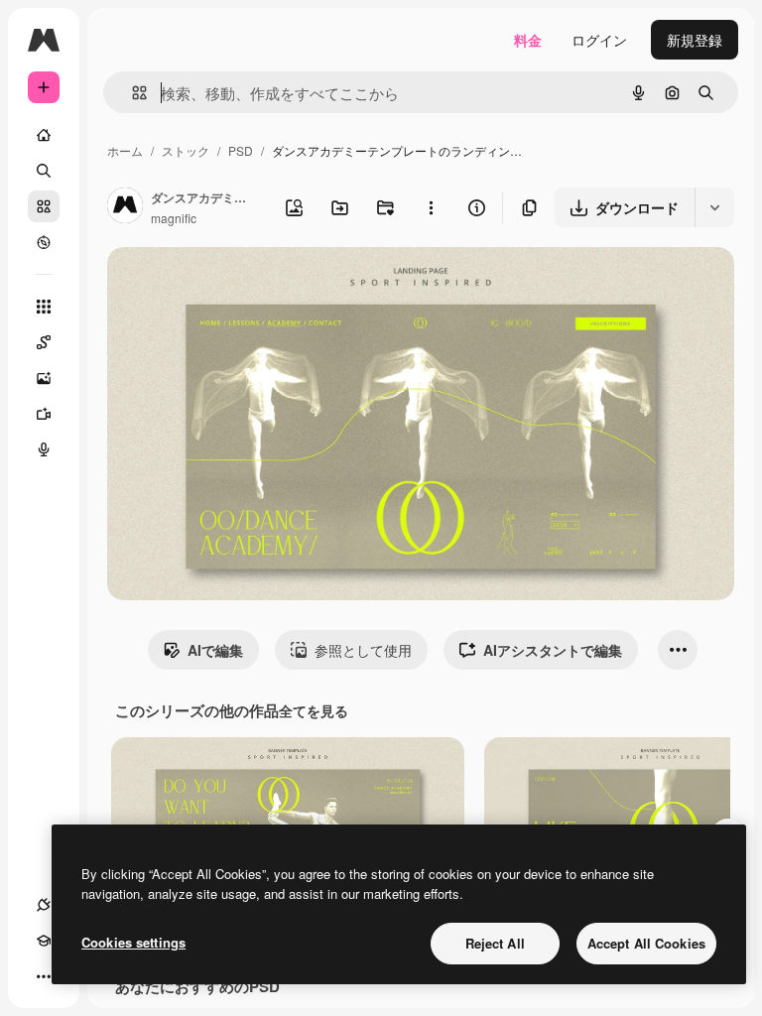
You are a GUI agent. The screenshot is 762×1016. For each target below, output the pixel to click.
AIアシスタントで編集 (552, 650)
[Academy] (44, 940)
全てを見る (313, 710)
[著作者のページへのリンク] (125, 207)
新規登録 (694, 40)
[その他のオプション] (430, 207)
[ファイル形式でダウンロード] (714, 207)
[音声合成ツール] (44, 449)
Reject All (495, 943)
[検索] (44, 171)
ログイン (599, 40)
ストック (185, 150)
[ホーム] (44, 135)
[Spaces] (44, 342)
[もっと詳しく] (44, 242)
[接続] (44, 905)
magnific (173, 217)
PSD (240, 150)
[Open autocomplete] (131, 92)
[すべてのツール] (44, 306)
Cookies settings (133, 942)
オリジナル (243, 285)
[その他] (44, 976)
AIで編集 (215, 650)
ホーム (125, 150)
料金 (528, 40)
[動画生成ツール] (44, 414)
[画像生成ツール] (44, 378)
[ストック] (44, 206)
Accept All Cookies (646, 943)
